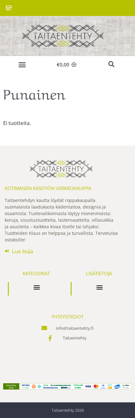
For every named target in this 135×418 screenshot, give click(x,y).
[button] (22, 65)
